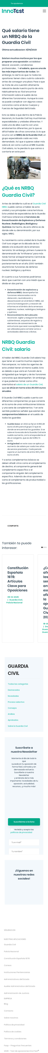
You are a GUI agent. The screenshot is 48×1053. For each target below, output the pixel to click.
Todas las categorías (18, 684)
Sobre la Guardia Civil (18, 726)
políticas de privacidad (21, 832)
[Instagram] (18, 887)
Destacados (14, 690)
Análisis (11, 714)
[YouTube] (33, 887)
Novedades (13, 696)
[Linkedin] (38, 525)
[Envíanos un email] (26, 3)
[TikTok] (26, 934)
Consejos (12, 708)
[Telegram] (29, 894)
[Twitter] (25, 887)
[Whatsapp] (33, 525)
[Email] (43, 525)
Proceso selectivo (16, 702)
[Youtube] (33, 934)
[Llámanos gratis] (31, 3)
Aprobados (13, 720)
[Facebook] (20, 894)
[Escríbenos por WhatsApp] (36, 3)
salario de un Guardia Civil (29, 384)
